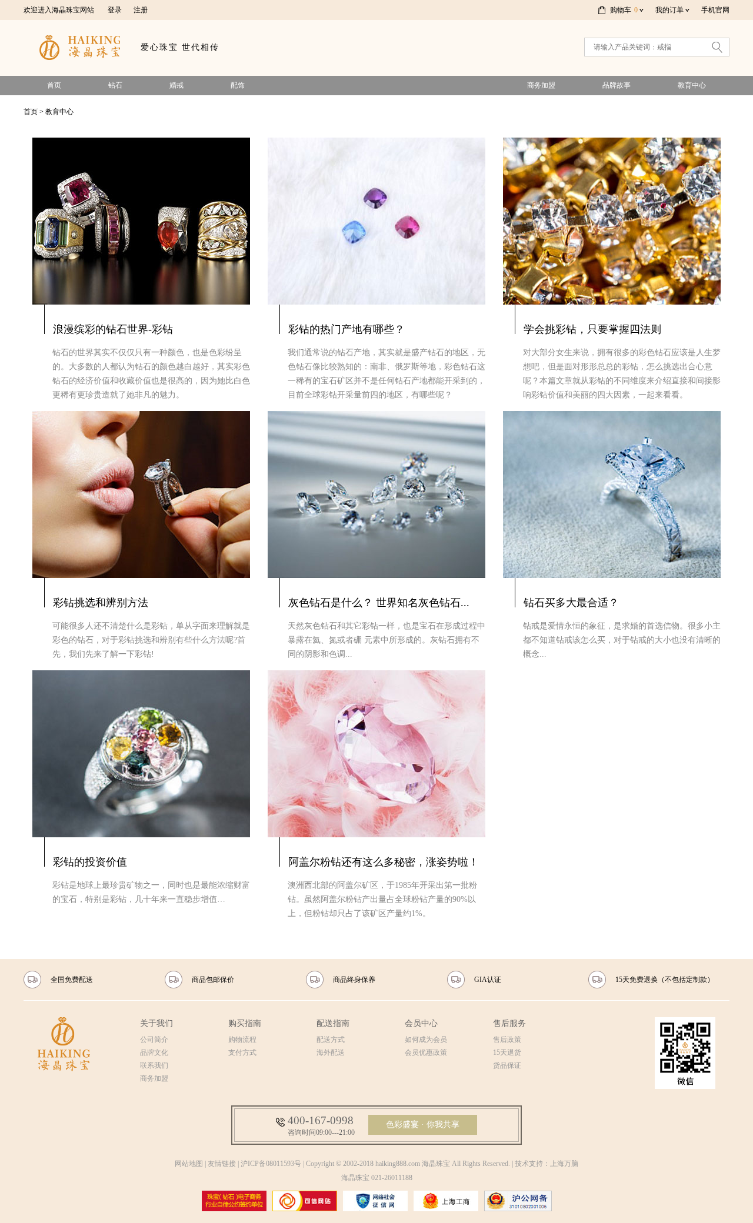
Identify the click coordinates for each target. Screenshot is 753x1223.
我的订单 (669, 10)
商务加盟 (541, 85)
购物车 (624, 10)
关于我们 (156, 1023)
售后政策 (507, 1039)
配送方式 (330, 1039)
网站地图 (189, 1163)
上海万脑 (564, 1163)
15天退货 (507, 1052)
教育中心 (692, 85)
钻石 (115, 85)
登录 (115, 10)
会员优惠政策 (426, 1052)
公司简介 (154, 1039)
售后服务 (509, 1023)
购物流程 (242, 1039)
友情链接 (222, 1163)
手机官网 (715, 10)
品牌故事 (616, 85)
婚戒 (176, 85)
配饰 (238, 85)
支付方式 (242, 1052)
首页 (54, 85)
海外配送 (330, 1052)
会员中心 (421, 1023)
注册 (141, 10)
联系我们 (154, 1065)
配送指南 (332, 1023)
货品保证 (507, 1065)
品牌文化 (154, 1052)
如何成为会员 (426, 1039)
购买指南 (244, 1023)
